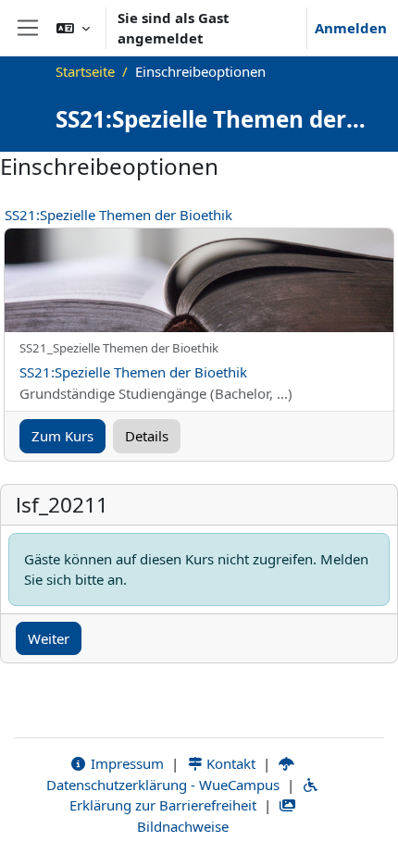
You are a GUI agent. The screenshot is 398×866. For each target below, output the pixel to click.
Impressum (125, 763)
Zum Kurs (62, 436)
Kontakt (229, 763)
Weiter (48, 638)
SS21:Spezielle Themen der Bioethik (118, 214)
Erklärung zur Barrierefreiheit (162, 805)
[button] (73, 28)
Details (146, 436)
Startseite (85, 71)
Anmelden (351, 28)
